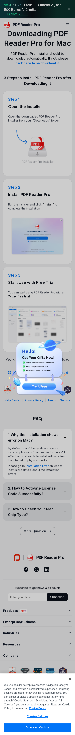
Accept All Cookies (37, 727)
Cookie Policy (37, 708)
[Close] (70, 679)
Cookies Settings (37, 716)
